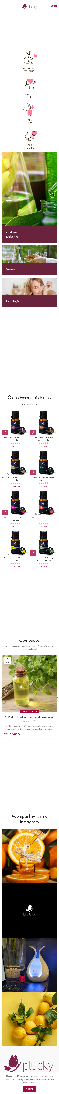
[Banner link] (29, 197)
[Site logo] (29, 5)
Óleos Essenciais (29, 711)
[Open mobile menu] (3, 6)
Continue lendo (12, 734)
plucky (29, 721)
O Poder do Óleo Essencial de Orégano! (29, 716)
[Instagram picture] (29, 856)
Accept (29, 1089)
